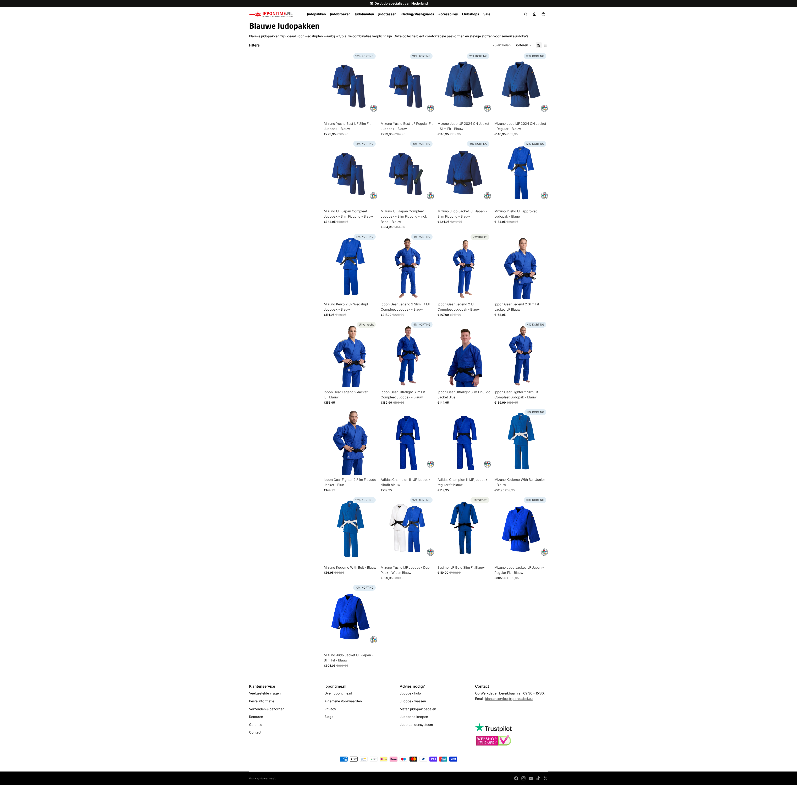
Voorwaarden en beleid (262, 778)
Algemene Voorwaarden (343, 701)
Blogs (328, 717)
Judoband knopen (414, 717)
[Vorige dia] (387, 172)
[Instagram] (523, 778)
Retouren (256, 717)
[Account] (534, 14)
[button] (523, 45)
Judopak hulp (410, 693)
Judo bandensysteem (416, 725)
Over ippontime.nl (338, 693)
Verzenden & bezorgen (266, 709)
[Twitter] (545, 778)
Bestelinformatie (261, 701)
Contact (255, 732)
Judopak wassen (413, 701)
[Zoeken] (525, 14)
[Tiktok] (538, 778)
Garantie (255, 725)
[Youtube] (530, 778)
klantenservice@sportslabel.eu (509, 699)
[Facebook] (516, 778)
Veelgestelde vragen (265, 693)
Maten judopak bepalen (418, 709)
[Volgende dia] (428, 172)
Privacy (330, 709)
